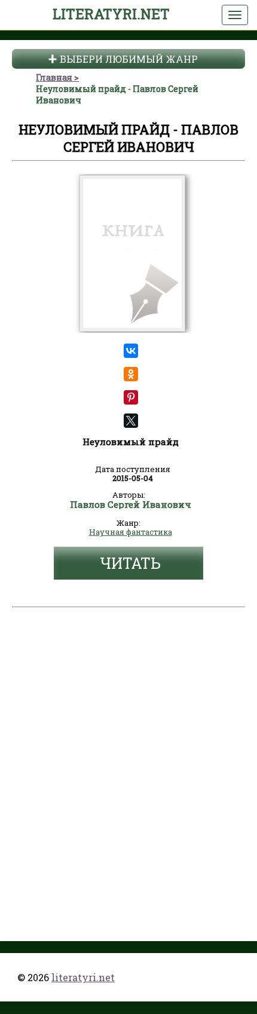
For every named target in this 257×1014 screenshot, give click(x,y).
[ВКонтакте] (131, 351)
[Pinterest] (131, 397)
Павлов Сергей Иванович (130, 505)
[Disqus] (128, 761)
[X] (131, 420)
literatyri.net (111, 14)
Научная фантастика (130, 532)
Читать (130, 563)
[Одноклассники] (131, 374)
